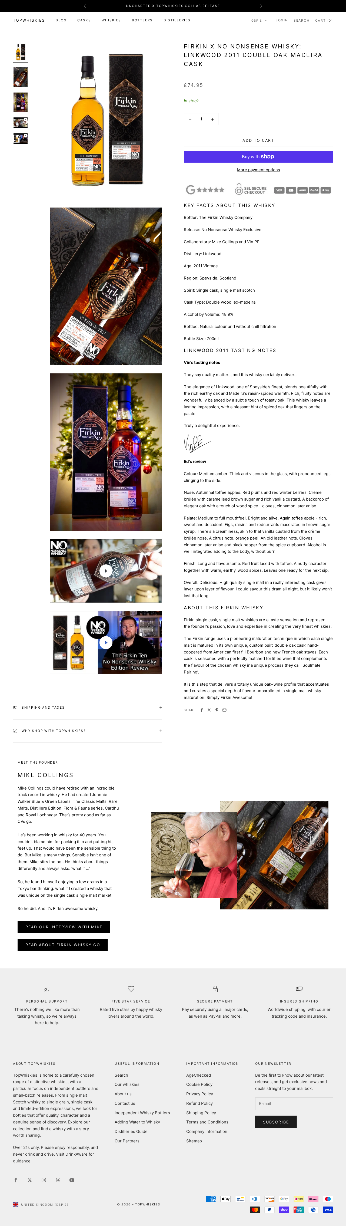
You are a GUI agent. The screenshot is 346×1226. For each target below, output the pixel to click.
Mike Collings (225, 241)
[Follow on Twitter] (29, 1180)
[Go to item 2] (20, 77)
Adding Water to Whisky (137, 1122)
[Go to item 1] (20, 52)
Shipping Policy (201, 1112)
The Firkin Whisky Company (225, 217)
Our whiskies (127, 1084)
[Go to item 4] (20, 123)
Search (121, 1075)
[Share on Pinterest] (217, 710)
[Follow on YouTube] (72, 1180)
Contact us (125, 1103)
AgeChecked (198, 1075)
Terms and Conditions (207, 1122)
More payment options (258, 169)
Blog (61, 20)
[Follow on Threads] (58, 1180)
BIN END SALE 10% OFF (173, 6)
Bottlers (142, 20)
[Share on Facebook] (201, 710)
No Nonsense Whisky (221, 229)
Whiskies (111, 20)
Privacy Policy (199, 1093)
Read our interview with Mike (63, 927)
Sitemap (194, 1140)
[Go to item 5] (20, 138)
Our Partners (127, 1140)
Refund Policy (199, 1103)
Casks (84, 20)
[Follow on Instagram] (43, 1180)
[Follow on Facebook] (15, 1180)
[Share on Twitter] (209, 710)
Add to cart (258, 140)
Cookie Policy (199, 1084)
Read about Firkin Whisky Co (62, 944)
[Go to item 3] (20, 102)
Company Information (206, 1131)
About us (123, 1093)
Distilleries (177, 20)
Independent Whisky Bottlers (142, 1112)
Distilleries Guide (131, 1131)
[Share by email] (224, 710)
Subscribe (276, 1122)
